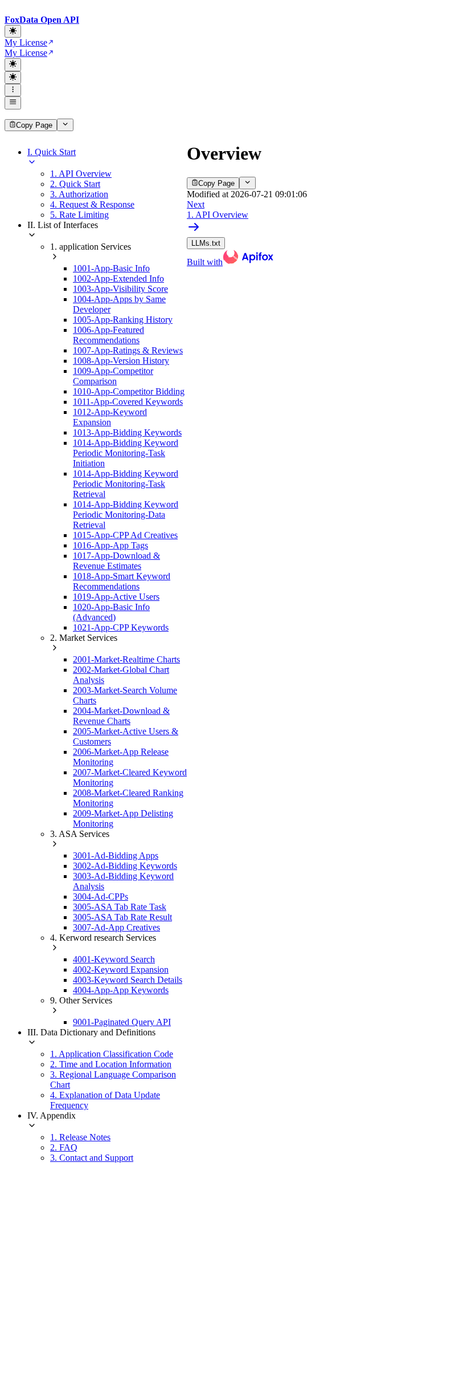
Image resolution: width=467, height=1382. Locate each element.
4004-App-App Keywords (121, 990)
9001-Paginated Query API (122, 1022)
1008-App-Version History (121, 360)
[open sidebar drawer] (13, 102)
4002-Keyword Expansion (121, 969)
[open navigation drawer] (13, 90)
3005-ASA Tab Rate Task (119, 907)
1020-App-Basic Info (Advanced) (111, 612)
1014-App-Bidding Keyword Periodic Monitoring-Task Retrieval (125, 484)
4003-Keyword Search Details (127, 980)
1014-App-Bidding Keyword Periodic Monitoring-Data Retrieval (125, 514)
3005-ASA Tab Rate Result (122, 917)
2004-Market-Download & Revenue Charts (121, 716)
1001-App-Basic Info (111, 268)
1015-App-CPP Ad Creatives (125, 535)
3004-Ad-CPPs (100, 896)
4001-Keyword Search (114, 959)
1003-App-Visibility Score (120, 289)
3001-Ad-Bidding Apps (115, 855)
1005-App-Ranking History (123, 319)
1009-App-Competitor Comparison (113, 376)
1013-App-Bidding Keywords (127, 432)
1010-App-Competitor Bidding (129, 391)
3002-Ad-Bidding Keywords (125, 866)
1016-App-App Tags (110, 545)
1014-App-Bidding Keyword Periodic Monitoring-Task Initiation (125, 453)
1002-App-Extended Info (118, 278)
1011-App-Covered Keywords (128, 402)
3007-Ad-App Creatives (116, 927)
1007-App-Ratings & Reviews (128, 350)
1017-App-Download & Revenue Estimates (116, 561)
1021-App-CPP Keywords (121, 627)
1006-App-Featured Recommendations (108, 335)
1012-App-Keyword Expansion (110, 417)
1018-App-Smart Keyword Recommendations (121, 581)
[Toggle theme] (13, 31)
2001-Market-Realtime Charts (126, 659)
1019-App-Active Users (116, 596)
